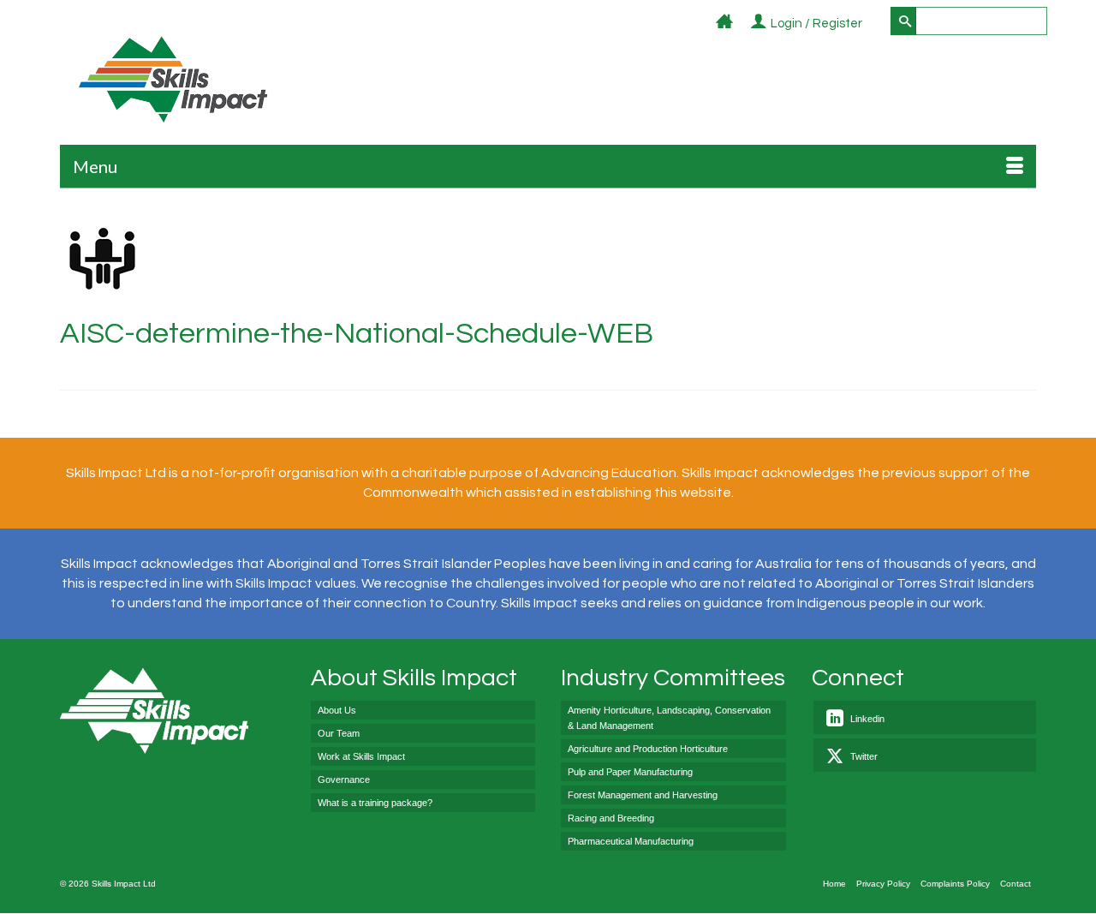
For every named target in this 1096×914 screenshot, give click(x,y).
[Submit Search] (903, 21)
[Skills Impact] (172, 79)
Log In (872, 24)
